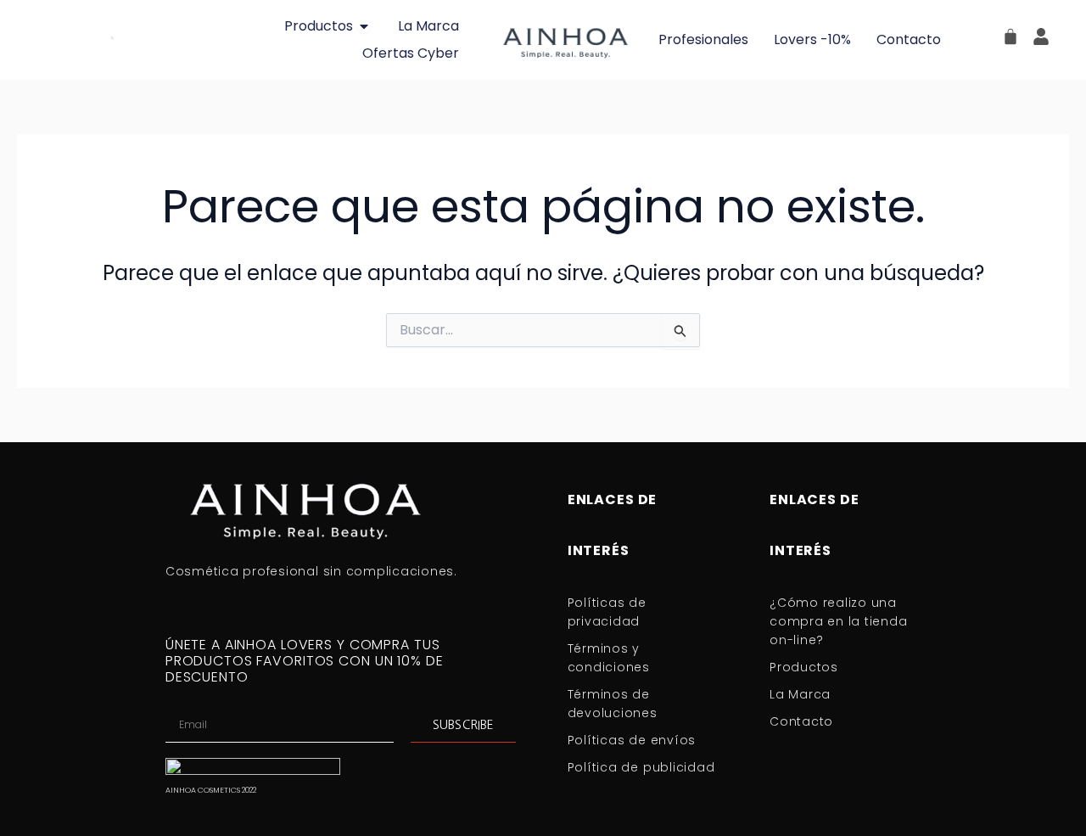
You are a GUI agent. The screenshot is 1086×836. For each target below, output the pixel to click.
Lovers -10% (812, 39)
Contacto (908, 39)
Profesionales (703, 39)
